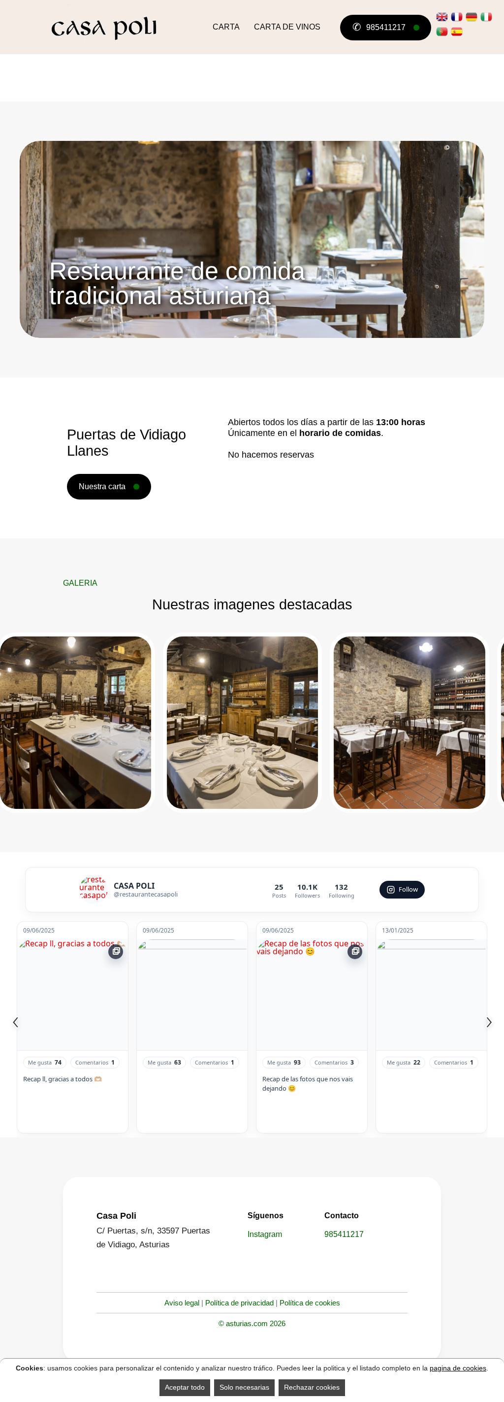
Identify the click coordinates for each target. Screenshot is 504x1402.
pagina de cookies (458, 1368)
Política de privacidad (239, 1303)
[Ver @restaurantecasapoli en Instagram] (93, 889)
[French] (457, 17)
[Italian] (486, 17)
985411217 (378, 27)
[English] (442, 17)
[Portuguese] (442, 31)
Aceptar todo (185, 1387)
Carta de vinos (287, 27)
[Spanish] (457, 31)
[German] (471, 17)
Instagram (265, 1234)
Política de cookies (310, 1303)
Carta (226, 27)
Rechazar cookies (312, 1387)
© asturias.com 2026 (252, 1323)
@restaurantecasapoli (146, 894)
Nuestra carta (102, 486)
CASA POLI (134, 886)
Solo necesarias (244, 1387)
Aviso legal (181, 1303)
